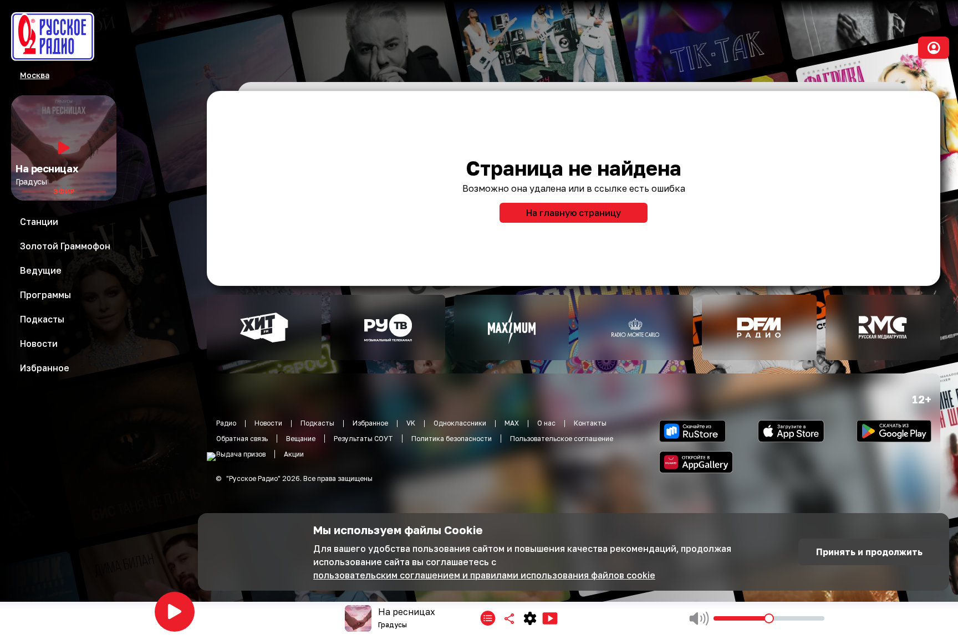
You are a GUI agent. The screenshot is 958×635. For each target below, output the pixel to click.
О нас (546, 423)
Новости (268, 423)
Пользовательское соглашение (561, 438)
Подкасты (317, 423)
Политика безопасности (451, 438)
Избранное (370, 423)
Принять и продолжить (869, 551)
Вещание (300, 438)
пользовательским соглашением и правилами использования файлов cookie (484, 575)
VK (410, 423)
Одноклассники (460, 423)
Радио (226, 423)
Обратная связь (242, 438)
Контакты (590, 423)
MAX (512, 423)
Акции (294, 454)
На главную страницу (573, 212)
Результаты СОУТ (363, 438)
